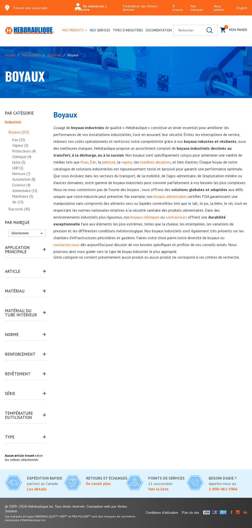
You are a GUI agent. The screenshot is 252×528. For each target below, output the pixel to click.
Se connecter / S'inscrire (91, 8)
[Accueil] (29, 31)
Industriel (54, 55)
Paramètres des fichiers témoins (140, 8)
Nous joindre (219, 8)
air (94, 162)
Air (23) (17, 202)
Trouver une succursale (30, 8)
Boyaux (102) (19, 132)
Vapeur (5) (20, 145)
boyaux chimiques (145, 217)
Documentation (159, 30)
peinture (108, 162)
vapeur (126, 162)
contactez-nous (66, 244)
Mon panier (236, 29)
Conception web (98, 506)
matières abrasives (155, 162)
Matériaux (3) (22, 196)
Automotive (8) (23, 179)
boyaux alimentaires (170, 196)
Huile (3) (18, 162)
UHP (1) (17, 168)
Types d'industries (128, 30)
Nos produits (73, 30)
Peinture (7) (21, 173)
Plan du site (190, 512)
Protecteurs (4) (24, 151)
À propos (178, 8)
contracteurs (176, 217)
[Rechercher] (209, 30)
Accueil (10, 55)
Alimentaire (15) (24, 190)
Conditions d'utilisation (162, 512)
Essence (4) (21, 185)
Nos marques (196, 8)
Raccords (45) (19, 209)
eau (85, 162)
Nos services (100, 30)
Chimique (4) (21, 156)
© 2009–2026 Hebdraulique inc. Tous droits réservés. (45, 506)
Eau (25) (18, 139)
